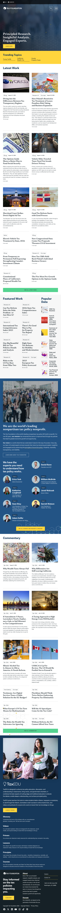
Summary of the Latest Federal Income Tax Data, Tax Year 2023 (53, 332)
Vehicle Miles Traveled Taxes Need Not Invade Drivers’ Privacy (41, 161)
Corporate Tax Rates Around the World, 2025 (53, 363)
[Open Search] (51, 8)
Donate (26, 898)
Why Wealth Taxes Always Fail (16, 569)
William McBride (48, 479)
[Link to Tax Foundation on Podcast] (27, 909)
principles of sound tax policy (34, 447)
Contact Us (47, 877)
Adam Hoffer (17, 518)
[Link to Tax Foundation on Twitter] (8, 909)
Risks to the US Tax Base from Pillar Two (9, 363)
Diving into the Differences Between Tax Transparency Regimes (13, 101)
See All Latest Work (30, 290)
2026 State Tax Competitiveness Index (29, 310)
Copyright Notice (25, 906)
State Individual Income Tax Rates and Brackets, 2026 (53, 344)
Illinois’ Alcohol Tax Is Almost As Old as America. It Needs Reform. (14, 668)
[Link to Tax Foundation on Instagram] (19, 909)
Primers (6, 835)
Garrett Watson (47, 504)
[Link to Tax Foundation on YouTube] (15, 909)
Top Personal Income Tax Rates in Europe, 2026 (53, 372)
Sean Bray (16, 504)
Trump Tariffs (7, 59)
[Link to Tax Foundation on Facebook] (4, 909)
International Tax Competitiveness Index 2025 (10, 328)
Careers (46, 874)
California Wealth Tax (20, 59)
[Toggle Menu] (56, 8)
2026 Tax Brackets (52, 310)
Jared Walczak (47, 491)
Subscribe (8, 897)
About (25, 873)
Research (35, 95)
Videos (6, 826)
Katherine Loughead (16, 492)
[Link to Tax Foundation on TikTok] (23, 909)
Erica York (16, 479)
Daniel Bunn (46, 465)
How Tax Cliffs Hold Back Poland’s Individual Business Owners (42, 259)
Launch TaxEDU (10, 810)
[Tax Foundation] (12, 8)
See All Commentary (30, 730)
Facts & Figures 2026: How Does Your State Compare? (52, 320)
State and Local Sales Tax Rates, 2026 (53, 355)
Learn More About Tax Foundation (15, 455)
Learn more (9, 46)
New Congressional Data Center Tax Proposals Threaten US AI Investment (43, 241)
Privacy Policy (34, 906)
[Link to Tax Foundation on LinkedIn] (12, 909)
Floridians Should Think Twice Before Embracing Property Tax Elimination (42, 695)
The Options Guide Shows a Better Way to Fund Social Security (12, 161)
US (5, 2)
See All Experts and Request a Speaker (30, 528)
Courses (6, 862)
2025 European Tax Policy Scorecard (29, 363)
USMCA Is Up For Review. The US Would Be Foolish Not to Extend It (43, 668)
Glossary (6, 817)
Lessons (6, 843)
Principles (7, 852)
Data (5, 235)
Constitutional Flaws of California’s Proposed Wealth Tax (12, 279)
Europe (12, 2)
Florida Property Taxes (36, 59)
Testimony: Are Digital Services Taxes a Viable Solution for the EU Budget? (15, 695)
